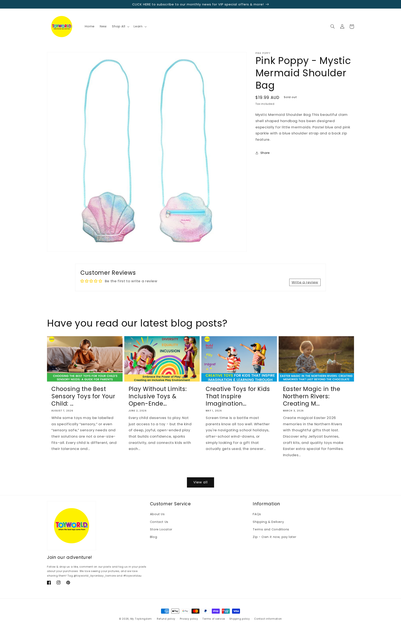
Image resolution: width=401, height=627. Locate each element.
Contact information (268, 619)
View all (200, 482)
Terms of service (213, 619)
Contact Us (159, 522)
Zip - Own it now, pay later (274, 537)
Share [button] (265, 153)
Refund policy (166, 619)
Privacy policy (189, 619)
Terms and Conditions (271, 529)
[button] (120, 26)
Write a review (305, 282)
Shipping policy (239, 619)
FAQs (257, 514)
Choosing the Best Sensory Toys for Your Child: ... (83, 396)
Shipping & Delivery (268, 522)
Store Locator (161, 529)
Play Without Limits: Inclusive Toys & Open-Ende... (158, 396)
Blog (153, 537)
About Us (157, 514)
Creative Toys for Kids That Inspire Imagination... (238, 396)
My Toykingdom (141, 619)
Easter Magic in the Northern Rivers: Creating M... (311, 396)
